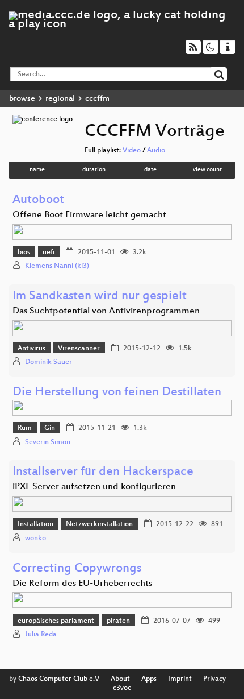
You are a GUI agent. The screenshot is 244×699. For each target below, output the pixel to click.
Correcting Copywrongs (76, 569)
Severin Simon (47, 442)
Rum (25, 428)
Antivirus (31, 349)
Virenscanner (79, 349)
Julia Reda (41, 635)
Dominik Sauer (48, 362)
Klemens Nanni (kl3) (57, 266)
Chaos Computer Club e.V (58, 679)
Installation (35, 524)
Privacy (214, 679)
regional (60, 99)
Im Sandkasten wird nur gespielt (99, 296)
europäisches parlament (56, 621)
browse (22, 99)
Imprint (180, 679)
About (120, 679)
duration (94, 169)
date (150, 169)
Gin (49, 428)
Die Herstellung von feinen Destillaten (116, 393)
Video (132, 151)
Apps (149, 679)
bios (24, 253)
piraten (118, 621)
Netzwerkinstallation (99, 524)
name (37, 169)
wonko (35, 539)
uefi (48, 253)
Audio (156, 151)
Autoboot (38, 200)
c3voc (122, 688)
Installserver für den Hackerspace (102, 472)
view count (207, 169)
